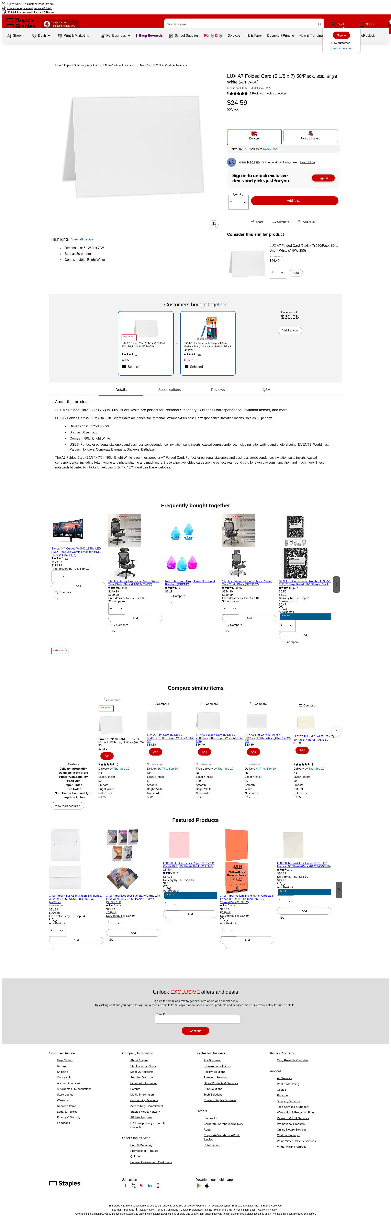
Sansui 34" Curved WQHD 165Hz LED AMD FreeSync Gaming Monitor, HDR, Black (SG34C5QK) (76, 552)
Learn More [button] (307, 162)
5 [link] (177, 873)
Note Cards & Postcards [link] (119, 65)
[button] (320, 24)
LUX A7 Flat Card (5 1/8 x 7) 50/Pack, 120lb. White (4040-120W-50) (268, 738)
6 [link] (179, 588)
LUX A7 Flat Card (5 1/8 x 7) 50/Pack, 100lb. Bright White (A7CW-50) (170, 738)
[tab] (121, 390)
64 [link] (66, 558)
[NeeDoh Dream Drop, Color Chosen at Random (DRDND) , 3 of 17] (192, 546)
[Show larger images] (214, 224)
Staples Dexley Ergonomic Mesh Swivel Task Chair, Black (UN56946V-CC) (133, 582)
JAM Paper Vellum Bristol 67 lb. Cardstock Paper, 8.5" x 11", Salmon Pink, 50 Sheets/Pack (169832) (247, 899)
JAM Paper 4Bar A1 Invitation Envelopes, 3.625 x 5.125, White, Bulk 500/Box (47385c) (75, 899)
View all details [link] (82, 239)
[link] (66, 4)
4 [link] (120, 906)
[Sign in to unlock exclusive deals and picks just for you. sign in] (283, 178)
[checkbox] (145, 367)
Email (161, 1014)
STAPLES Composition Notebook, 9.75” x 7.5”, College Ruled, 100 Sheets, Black (305, 582)
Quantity (238, 194)
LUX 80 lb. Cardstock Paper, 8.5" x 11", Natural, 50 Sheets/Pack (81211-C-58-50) (304, 864)
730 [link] (199, 354)
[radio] (254, 135)
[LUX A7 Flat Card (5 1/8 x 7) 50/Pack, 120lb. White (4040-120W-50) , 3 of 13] (269, 721)
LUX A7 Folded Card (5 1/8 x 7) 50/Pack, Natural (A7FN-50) (313, 738)
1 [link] (312, 764)
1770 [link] (295, 588)
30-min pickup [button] (117, 601)
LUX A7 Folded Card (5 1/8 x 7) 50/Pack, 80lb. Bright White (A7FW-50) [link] (144, 345)
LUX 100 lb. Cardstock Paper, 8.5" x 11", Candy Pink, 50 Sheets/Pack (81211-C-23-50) (189, 866)
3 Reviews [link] (256, 93)
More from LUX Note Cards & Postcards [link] (164, 65)
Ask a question (276, 93)
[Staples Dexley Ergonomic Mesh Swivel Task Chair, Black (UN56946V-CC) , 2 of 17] (135, 546)
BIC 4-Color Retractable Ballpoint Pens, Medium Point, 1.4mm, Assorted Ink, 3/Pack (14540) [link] (207, 346)
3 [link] (136, 354)
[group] (78, 584)
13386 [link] (239, 588)
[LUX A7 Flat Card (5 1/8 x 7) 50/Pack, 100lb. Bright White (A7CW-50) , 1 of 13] (171, 721)
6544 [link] (124, 588)
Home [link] (57, 65)
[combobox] (244, 24)
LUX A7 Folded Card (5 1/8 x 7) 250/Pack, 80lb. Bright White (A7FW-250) (304, 248)
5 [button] (228, 93)
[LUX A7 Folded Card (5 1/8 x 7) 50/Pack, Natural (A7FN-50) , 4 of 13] (317, 722)
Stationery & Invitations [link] (88, 65)
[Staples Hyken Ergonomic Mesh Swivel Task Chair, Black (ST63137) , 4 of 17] (249, 546)
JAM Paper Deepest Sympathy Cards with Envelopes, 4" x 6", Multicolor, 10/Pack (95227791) (133, 899)
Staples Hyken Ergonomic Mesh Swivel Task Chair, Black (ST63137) (247, 582)
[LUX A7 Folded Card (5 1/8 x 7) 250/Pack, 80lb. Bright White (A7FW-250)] (247, 264)
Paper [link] (67, 65)
